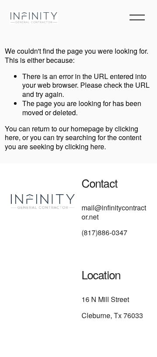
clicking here (84, 146)
